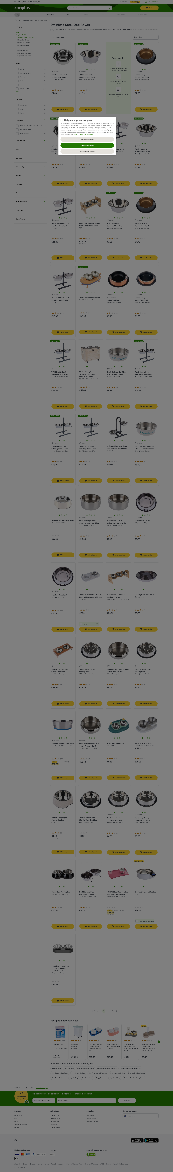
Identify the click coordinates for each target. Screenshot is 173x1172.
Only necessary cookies (87, 151)
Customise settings (87, 139)
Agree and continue (87, 145)
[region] (87, 136)
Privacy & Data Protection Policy (83, 134)
